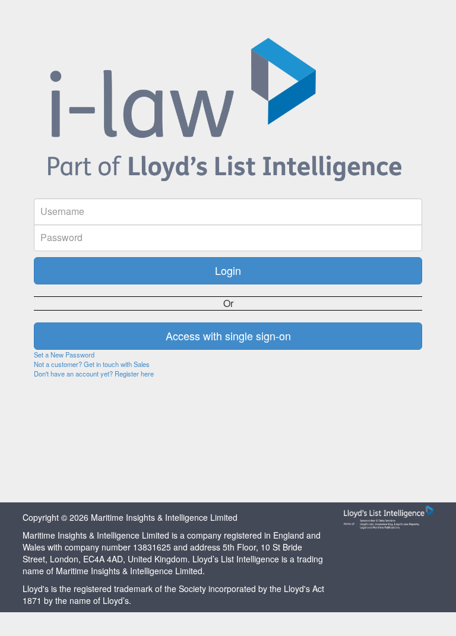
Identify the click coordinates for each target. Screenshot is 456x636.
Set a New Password (64, 354)
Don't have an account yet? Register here (94, 373)
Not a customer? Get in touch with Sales (92, 364)
